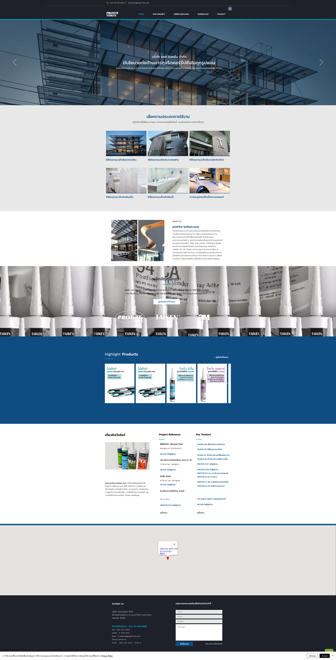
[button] (230, 7)
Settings (312, 655)
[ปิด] (332, 656)
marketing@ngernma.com (138, 2)
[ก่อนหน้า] (14, 62)
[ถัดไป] (321, 62)
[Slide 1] (165, 98)
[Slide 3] (170, 98)
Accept (324, 655)
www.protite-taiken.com (115, 483)
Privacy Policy (107, 655)
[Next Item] (226, 383)
